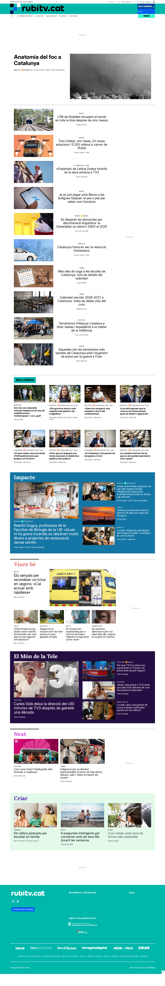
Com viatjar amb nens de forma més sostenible (125, 834)
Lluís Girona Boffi (81, 231)
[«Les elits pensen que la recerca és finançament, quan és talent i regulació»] (135, 393)
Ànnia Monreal (19, 776)
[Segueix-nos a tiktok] (18, 902)
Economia (18, 450)
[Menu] (12, 16)
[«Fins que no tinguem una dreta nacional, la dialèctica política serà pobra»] (65, 438)
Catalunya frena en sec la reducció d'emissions (81, 248)
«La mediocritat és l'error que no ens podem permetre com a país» (135, 456)
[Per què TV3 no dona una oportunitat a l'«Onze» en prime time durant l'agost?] (98, 670)
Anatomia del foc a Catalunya (37, 60)
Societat (40, 16)
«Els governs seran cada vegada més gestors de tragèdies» (62, 411)
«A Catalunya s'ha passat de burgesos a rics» (100, 454)
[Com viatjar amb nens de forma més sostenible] (129, 815)
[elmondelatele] (122, 948)
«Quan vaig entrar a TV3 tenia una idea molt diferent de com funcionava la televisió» (133, 687)
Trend (62, 766)
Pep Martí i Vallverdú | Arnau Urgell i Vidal (63, 418)
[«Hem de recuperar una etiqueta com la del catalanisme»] (100, 393)
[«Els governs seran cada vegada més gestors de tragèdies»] (65, 393)
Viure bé (25, 564)
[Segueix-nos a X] (13, 902)
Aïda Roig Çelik (67, 844)
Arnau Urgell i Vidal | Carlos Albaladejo (49, 70)
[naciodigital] (20, 948)
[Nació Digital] (34, 9)
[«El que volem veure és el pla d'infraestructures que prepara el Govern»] (29, 438)
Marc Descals (81, 361)
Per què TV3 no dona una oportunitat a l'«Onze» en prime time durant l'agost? (131, 668)
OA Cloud (151, 968)
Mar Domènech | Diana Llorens (26, 841)
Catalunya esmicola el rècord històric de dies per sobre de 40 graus (133, 513)
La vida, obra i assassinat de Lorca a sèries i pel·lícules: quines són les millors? (132, 708)
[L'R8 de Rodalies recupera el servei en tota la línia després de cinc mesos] (33, 120)
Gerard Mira (81, 283)
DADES (85, 215)
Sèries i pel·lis (122, 702)
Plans (110, 829)
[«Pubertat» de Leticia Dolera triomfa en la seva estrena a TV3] (33, 172)
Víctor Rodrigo (81, 177)
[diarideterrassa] (66, 948)
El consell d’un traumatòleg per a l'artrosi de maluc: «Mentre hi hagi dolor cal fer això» (77, 634)
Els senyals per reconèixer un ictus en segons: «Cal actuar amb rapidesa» (30, 583)
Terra (119, 507)
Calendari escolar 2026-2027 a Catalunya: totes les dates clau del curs (81, 301)
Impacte (17, 70)
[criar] (144, 948)
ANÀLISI (130, 662)
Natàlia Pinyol (81, 125)
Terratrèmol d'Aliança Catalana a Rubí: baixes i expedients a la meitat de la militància (82, 327)
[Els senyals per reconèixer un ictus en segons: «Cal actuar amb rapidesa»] (83, 587)
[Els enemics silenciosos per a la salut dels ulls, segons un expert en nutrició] (104, 616)
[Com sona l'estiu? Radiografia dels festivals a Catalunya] (36, 751)
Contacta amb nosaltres (23, 909)
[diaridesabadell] (41, 948)
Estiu (63, 829)
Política (63, 16)
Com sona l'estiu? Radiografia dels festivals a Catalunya (33, 770)
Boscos (17, 521)
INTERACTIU (28, 70)
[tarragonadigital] (94, 948)
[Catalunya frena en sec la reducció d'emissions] (33, 250)
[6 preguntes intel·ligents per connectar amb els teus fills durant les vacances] (82, 815)
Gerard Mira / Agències (126, 539)
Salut (16, 571)
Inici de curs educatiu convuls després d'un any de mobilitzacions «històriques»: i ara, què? (29, 412)
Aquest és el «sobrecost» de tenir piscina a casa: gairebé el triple (51, 633)
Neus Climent (19, 597)
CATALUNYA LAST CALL (69, 405)
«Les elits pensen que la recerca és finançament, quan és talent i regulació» (134, 411)
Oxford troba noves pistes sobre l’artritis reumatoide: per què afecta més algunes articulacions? (25, 634)
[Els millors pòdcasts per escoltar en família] (35, 815)
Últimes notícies (25, 16)
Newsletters (126, 2)
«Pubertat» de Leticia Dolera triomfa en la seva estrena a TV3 (81, 170)
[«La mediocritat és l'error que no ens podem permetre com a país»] (135, 438)
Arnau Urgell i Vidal (81, 152)
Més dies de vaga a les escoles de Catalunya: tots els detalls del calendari (81, 275)
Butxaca (43, 626)
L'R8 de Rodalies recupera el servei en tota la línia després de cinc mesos (81, 118)
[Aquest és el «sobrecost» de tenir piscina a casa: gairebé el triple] (52, 616)
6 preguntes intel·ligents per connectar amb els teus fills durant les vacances (80, 836)
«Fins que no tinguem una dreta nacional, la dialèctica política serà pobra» (64, 456)
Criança (17, 829)
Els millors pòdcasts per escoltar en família (30, 834)
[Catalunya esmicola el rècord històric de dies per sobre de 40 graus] (98, 516)
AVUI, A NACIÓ (25, 379)
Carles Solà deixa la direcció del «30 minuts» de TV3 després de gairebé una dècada (44, 708)
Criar (81, 268)
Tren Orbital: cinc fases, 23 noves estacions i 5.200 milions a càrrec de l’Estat (81, 144)
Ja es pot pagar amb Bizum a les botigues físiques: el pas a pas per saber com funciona (81, 198)
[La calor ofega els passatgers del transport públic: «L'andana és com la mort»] (98, 536)
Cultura (73, 16)
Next (20, 734)
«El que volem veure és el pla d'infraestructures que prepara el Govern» (29, 456)
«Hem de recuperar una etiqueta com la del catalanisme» (97, 411)
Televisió (18, 700)
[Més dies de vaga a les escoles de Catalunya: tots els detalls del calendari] (33, 276)
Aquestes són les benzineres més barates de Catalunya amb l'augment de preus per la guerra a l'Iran (82, 353)
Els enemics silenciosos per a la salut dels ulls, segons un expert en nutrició (104, 633)
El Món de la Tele (81, 165)
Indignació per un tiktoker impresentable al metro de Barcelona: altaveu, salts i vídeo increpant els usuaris (81, 773)
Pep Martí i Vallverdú (93, 417)
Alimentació (97, 626)
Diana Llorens (113, 841)
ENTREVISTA (28, 521)
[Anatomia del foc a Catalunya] (110, 76)
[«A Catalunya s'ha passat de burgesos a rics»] (100, 438)
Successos (51, 16)
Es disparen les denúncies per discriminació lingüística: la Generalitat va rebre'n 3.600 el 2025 (81, 223)
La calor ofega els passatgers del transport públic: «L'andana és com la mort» (134, 533)
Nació (81, 113)
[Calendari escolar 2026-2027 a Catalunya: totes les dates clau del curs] (33, 302)
